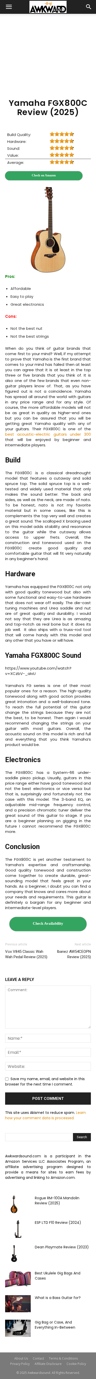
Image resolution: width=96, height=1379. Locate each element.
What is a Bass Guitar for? (58, 1297)
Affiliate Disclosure (48, 1364)
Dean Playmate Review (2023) (62, 1247)
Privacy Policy (20, 1364)
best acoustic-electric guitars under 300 (48, 434)
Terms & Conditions (63, 1358)
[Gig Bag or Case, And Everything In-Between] (18, 1328)
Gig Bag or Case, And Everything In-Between (55, 1325)
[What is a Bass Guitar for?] (18, 1303)
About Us (21, 1358)
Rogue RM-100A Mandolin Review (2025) (57, 1200)
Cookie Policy (76, 1364)
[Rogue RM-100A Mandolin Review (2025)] (14, 1204)
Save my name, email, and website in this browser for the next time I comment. (45, 1081)
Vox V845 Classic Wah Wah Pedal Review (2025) (26, 954)
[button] (9, 7)
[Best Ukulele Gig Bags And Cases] (18, 1279)
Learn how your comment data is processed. (45, 1115)
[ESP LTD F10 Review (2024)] (18, 1229)
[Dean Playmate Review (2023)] (14, 1253)
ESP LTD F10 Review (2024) (58, 1222)
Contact (38, 1358)
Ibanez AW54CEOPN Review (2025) (74, 954)
